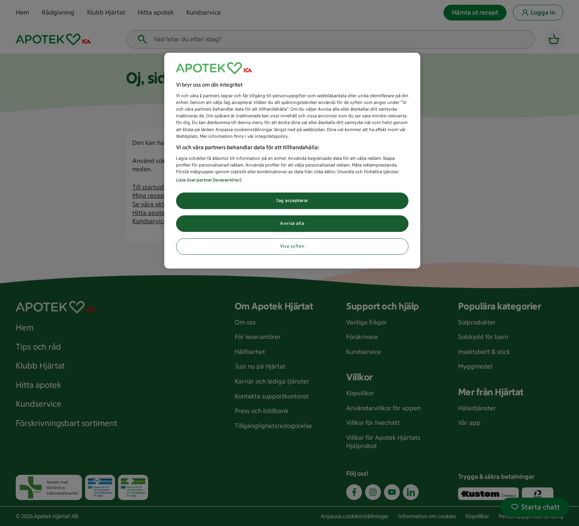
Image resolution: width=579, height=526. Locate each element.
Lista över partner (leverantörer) (208, 180)
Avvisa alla (292, 223)
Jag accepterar (292, 200)
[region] (292, 161)
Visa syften (292, 246)
